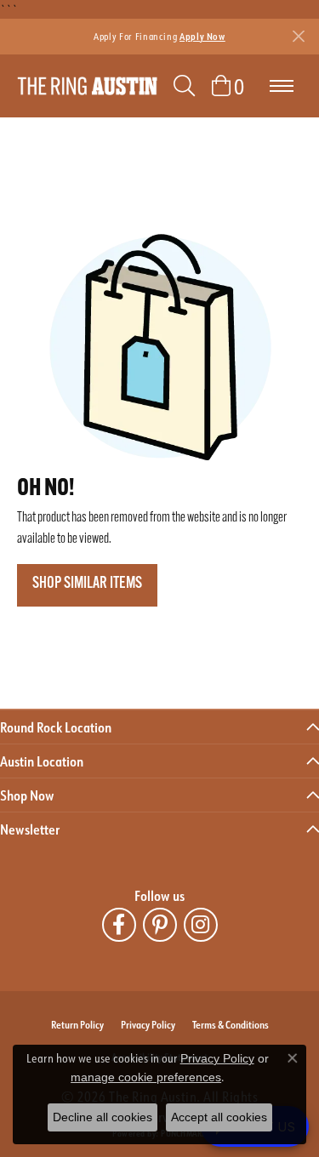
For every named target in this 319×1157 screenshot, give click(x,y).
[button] (184, 86)
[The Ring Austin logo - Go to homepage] (87, 86)
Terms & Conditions (230, 1024)
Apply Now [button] (202, 36)
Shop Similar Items (87, 584)
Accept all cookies (219, 1117)
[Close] (298, 36)
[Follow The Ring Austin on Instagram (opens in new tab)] (201, 925)
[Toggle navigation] (281, 85)
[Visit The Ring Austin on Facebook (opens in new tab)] (119, 925)
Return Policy (77, 1024)
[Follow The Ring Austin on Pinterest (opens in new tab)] (160, 925)
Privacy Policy (148, 1024)
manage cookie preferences (146, 1077)
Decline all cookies (102, 1117)
